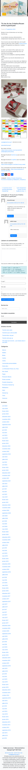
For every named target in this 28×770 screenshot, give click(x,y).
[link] (23, 43)
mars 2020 (5, 529)
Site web (3, 286)
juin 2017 (4, 609)
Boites (3, 355)
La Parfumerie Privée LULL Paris (10, 368)
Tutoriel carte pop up (7, 338)
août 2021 (4, 483)
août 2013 (4, 732)
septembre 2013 (6, 730)
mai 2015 (4, 676)
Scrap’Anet (13, 159)
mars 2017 (5, 617)
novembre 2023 (6, 419)
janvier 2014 (5, 719)
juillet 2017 (5, 606)
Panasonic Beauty (6, 376)
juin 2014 (4, 706)
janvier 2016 (5, 655)
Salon (3, 390)
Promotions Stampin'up (7, 179)
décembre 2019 (6, 537)
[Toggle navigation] (4, 14)
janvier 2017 (5, 623)
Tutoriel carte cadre (7, 330)
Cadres (4, 358)
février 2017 (5, 620)
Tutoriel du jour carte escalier (9, 332)
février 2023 (5, 440)
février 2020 (5, 531)
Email (2, 316)
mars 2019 (5, 556)
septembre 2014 (6, 698)
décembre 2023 (6, 416)
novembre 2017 (6, 596)
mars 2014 (5, 714)
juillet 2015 (5, 671)
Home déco (5, 366)
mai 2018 (4, 580)
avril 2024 (4, 405)
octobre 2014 (5, 695)
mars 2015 (5, 681)
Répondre (10, 216)
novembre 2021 (6, 475)
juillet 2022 (5, 459)
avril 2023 (4, 435)
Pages (3, 374)
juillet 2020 (5, 518)
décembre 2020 (6, 505)
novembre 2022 (6, 448)
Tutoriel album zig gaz (8, 335)
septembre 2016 (6, 633)
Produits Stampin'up (16, 178)
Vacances (4, 398)
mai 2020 (4, 523)
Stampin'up (23, 179)
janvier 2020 (5, 534)
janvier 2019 (5, 561)
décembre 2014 (6, 689)
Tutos (3, 395)
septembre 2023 (6, 424)
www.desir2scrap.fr (6, 145)
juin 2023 (4, 430)
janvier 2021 (5, 502)
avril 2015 (4, 679)
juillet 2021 (5, 486)
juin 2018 (4, 577)
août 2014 (4, 700)
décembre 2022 (6, 446)
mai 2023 (4, 432)
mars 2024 (5, 408)
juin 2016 (4, 641)
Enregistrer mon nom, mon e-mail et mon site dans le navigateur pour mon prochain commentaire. (14, 294)
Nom (2, 276)
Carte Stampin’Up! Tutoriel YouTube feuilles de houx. (21, 189)
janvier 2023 (5, 443)
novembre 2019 (6, 539)
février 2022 (5, 467)
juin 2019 (4, 548)
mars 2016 (5, 649)
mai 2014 (4, 708)
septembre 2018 (6, 572)
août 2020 (4, 515)
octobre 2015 (5, 663)
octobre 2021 (5, 478)
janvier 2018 (5, 590)
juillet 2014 (5, 703)
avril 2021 (4, 494)
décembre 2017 (6, 593)
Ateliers (9, 178)
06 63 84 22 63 (9, 752)
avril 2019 (4, 553)
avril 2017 (4, 614)
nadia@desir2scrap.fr (6, 142)
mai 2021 (4, 491)
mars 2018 (5, 585)
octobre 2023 (5, 422)
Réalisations (16, 179)
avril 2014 (4, 711)
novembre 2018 (6, 566)
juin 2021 (4, 489)
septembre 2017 (6, 601)
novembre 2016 (6, 628)
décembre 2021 (6, 472)
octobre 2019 (5, 542)
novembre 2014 (6, 692)
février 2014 (5, 716)
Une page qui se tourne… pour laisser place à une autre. (13, 341)
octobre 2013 (5, 727)
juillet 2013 (5, 735)
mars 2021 (5, 497)
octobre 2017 (5, 598)
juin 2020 (4, 521)
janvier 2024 (5, 413)
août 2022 (4, 456)
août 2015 (4, 668)
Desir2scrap (14, 154)
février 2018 (5, 588)
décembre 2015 (6, 657)
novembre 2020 (6, 507)
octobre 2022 (5, 451)
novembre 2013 (6, 724)
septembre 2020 (6, 513)
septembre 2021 (6, 481)
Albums (4, 350)
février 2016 (5, 652)
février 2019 (5, 558)
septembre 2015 (6, 665)
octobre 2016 (5, 631)
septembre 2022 (6, 454)
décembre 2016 (6, 625)
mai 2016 (4, 644)
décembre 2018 (6, 564)
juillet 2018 (5, 574)
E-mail (3, 281)
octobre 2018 (5, 569)
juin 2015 (4, 673)
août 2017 (4, 604)
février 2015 (5, 684)
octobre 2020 (5, 510)
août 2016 (4, 636)
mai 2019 (4, 550)
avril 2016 (4, 647)
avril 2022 (4, 464)
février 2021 (5, 499)
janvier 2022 (5, 470)
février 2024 (5, 411)
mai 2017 (4, 612)
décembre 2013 (6, 722)
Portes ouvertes (6, 379)
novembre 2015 (6, 660)
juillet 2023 (5, 427)
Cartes (4, 360)
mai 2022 (4, 462)
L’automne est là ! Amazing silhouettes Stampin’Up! (7, 189)
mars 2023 (5, 438)
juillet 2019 (5, 545)
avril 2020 (4, 526)
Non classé (5, 371)
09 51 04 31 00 (18, 752)
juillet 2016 (5, 639)
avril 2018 (4, 582)
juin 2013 (4, 738)
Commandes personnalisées (9, 363)
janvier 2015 (5, 687)
